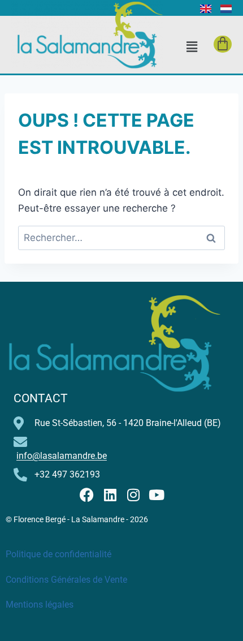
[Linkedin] (110, 495)
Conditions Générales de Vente (66, 579)
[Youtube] (156, 495)
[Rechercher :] (121, 237)
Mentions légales (39, 604)
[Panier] (223, 44)
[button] (191, 46)
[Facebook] (87, 495)
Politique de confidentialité (58, 554)
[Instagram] (133, 495)
